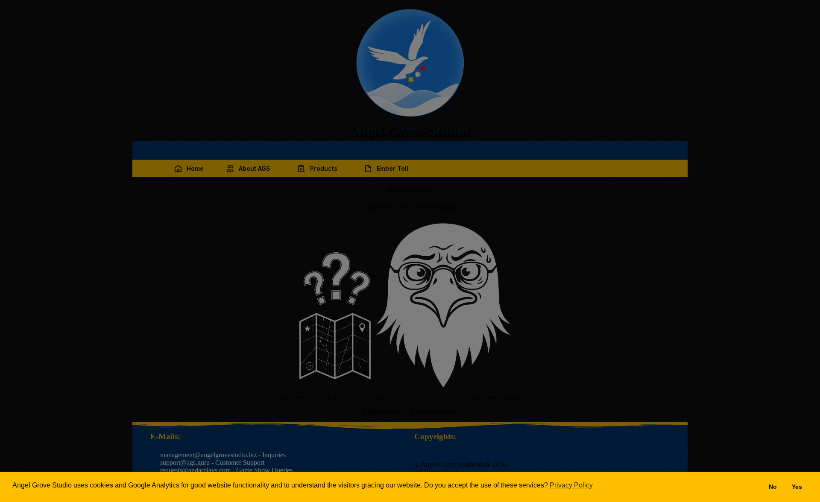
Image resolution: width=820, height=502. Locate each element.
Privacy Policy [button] (571, 485)
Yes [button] (797, 486)
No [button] (773, 486)
